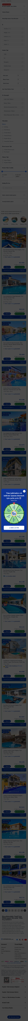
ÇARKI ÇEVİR (14, 528)
